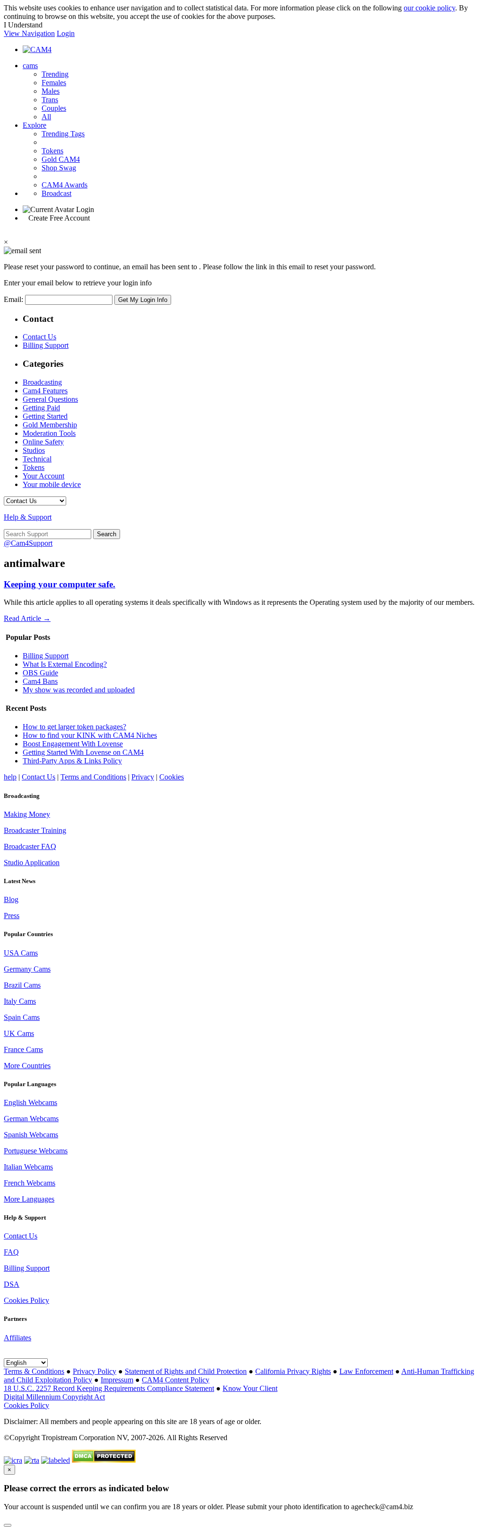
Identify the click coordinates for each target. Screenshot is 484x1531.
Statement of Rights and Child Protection (186, 1371)
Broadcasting (42, 382)
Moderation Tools (49, 433)
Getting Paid (41, 408)
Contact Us (39, 337)
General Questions (50, 399)
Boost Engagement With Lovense (73, 744)
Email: (14, 299)
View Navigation (29, 33)
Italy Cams (20, 1001)
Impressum (117, 1380)
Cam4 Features (45, 391)
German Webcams (31, 1119)
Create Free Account (59, 218)
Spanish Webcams (31, 1135)
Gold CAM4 (61, 159)
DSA (11, 1284)
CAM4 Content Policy (175, 1380)
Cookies (171, 777)
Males (51, 91)
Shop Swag (59, 168)
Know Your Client (250, 1388)
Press (11, 916)
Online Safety (43, 442)
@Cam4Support (28, 543)
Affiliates (17, 1338)
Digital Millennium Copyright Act (54, 1397)
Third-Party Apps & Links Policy (72, 761)
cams (30, 66)
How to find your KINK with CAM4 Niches (90, 735)
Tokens (52, 151)
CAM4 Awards (64, 185)
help (10, 777)
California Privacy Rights (293, 1371)
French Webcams (29, 1183)
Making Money (27, 814)
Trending (55, 74)
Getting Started (45, 416)
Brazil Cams (22, 985)
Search (106, 534)
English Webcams (30, 1102)
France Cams (23, 1049)
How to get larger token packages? (74, 727)
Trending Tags (63, 134)
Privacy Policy (94, 1371)
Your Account (43, 476)
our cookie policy (429, 8)
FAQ (11, 1252)
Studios (34, 450)
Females (54, 83)
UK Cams (19, 1033)
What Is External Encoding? (65, 664)
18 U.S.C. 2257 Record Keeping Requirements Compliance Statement (109, 1388)
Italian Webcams (28, 1167)
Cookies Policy (26, 1300)
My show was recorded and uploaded (79, 690)
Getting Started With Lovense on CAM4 (83, 752)
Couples (54, 108)
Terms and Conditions (93, 777)
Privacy (142, 777)
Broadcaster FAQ (30, 846)
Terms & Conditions (34, 1371)
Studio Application (32, 862)
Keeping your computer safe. (59, 584)
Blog (11, 899)
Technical (37, 459)
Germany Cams (27, 969)
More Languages (29, 1199)
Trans (50, 100)
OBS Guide (40, 673)
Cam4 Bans (40, 681)
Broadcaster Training (35, 830)
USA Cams (21, 953)
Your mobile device (52, 484)
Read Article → (27, 618)
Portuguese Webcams (36, 1151)
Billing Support (46, 345)
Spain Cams (22, 1017)
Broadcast (56, 193)
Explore (34, 125)
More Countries (27, 1066)
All (46, 117)
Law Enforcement (366, 1371)
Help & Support (28, 517)
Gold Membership (50, 425)
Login (66, 33)
